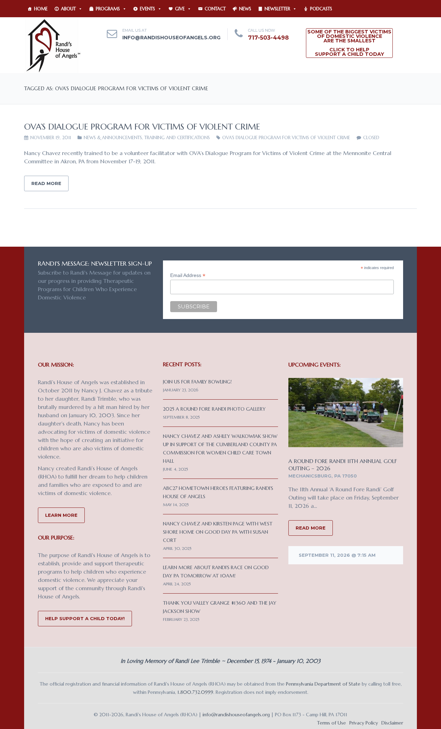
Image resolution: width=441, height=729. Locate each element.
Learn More (61, 515)
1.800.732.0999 (195, 692)
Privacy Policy (363, 723)
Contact (215, 9)
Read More (46, 183)
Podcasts (321, 9)
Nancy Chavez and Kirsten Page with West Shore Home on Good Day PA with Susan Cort (218, 532)
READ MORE (311, 528)
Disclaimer (392, 723)
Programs (108, 9)
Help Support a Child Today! (85, 618)
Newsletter (277, 9)
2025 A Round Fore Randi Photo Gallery (214, 409)
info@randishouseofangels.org (171, 37)
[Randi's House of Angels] (52, 44)
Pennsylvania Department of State (323, 684)
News (245, 9)
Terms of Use (331, 723)
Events (147, 9)
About (68, 9)
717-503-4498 (268, 37)
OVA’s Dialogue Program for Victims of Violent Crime (142, 127)
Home (41, 9)
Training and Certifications (177, 138)
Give (180, 9)
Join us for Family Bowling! (197, 382)
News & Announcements (113, 138)
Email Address (187, 275)
